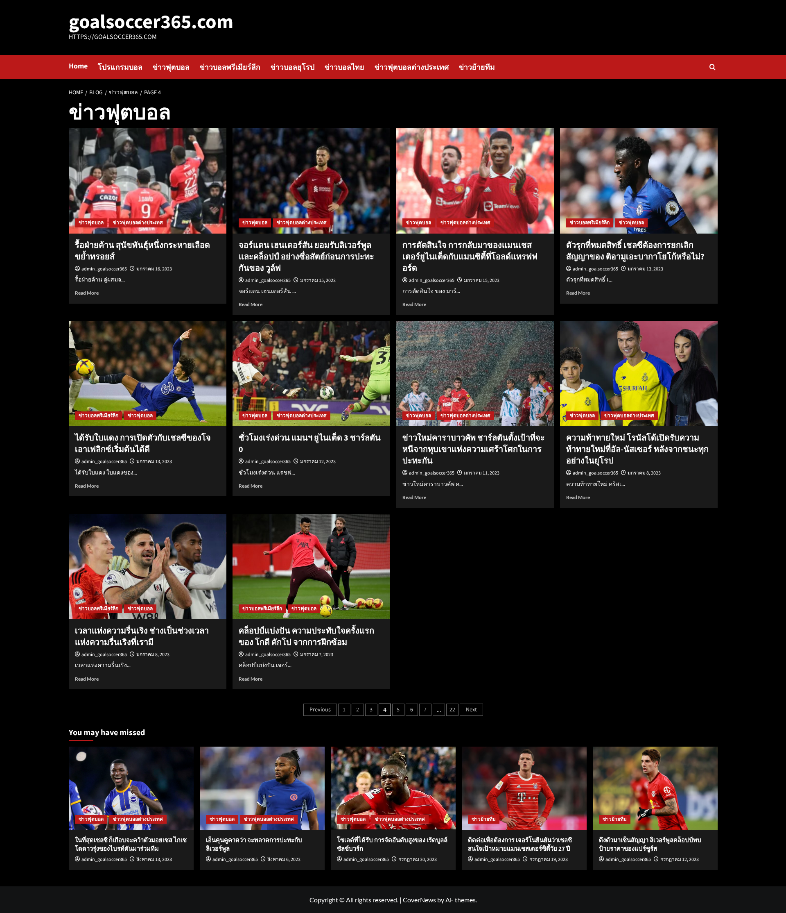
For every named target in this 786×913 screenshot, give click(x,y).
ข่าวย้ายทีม (477, 67)
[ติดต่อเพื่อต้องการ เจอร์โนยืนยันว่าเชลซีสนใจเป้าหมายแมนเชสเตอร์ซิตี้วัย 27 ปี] (524, 788)
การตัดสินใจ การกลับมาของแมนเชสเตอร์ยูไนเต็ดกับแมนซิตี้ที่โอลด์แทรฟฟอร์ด (470, 257)
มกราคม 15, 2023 (318, 280)
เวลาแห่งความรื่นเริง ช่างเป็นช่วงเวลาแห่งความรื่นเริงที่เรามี (142, 636)
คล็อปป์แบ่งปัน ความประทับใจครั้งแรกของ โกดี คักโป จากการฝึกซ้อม (306, 636)
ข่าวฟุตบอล (171, 67)
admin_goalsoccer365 (104, 269)
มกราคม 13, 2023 (645, 269)
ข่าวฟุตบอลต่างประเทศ (412, 67)
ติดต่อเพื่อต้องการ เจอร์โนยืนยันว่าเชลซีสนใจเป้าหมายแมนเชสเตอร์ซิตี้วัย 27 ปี (520, 844)
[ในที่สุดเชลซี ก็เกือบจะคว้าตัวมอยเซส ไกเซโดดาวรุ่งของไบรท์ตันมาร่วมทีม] (131, 788)
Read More (87, 293)
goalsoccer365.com (151, 22)
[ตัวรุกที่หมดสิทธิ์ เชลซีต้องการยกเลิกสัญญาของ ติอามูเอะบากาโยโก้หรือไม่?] (639, 181)
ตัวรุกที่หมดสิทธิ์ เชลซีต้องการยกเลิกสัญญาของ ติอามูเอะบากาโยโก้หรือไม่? (635, 251)
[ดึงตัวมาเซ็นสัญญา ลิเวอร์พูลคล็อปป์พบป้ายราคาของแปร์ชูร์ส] (655, 788)
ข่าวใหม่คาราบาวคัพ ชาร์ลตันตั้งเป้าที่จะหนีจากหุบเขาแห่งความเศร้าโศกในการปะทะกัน (473, 449)
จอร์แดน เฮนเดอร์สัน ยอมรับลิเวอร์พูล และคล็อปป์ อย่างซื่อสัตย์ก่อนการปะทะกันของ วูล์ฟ (306, 257)
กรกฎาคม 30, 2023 (417, 859)
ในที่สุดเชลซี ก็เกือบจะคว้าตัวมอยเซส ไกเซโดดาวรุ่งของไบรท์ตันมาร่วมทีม (131, 844)
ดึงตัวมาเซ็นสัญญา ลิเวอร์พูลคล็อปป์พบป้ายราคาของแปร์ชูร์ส (650, 844)
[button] (712, 67)
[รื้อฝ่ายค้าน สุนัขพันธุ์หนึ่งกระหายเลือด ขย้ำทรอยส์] (147, 181)
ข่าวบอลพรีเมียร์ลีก (230, 67)
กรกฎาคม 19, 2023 (548, 859)
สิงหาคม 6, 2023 (283, 859)
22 (452, 710)
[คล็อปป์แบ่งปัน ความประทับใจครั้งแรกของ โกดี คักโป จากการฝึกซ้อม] (311, 566)
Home (78, 66)
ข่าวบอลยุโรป (292, 67)
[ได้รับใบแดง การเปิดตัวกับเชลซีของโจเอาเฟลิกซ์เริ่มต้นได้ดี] (147, 374)
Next (471, 710)
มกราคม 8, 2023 (644, 473)
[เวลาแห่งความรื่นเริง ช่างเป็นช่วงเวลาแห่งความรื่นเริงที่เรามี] (147, 566)
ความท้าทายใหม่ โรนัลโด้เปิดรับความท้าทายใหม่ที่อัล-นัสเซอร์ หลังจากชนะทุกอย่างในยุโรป (637, 449)
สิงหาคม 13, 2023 (154, 859)
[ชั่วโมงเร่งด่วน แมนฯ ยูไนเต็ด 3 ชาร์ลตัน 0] (311, 374)
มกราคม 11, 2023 (481, 473)
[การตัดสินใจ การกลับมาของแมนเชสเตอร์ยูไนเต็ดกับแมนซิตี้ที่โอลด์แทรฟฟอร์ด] (475, 181)
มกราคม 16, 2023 (154, 269)
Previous (320, 710)
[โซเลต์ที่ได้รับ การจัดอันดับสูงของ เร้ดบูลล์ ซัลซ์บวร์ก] (393, 788)
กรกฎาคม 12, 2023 (679, 859)
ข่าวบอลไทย (344, 67)
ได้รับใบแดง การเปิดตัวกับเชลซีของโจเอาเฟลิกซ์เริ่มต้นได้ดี (143, 443)
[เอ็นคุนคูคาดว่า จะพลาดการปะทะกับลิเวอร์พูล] (262, 788)
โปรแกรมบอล (120, 67)
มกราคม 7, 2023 (316, 654)
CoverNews (419, 900)
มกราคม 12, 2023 (318, 461)
